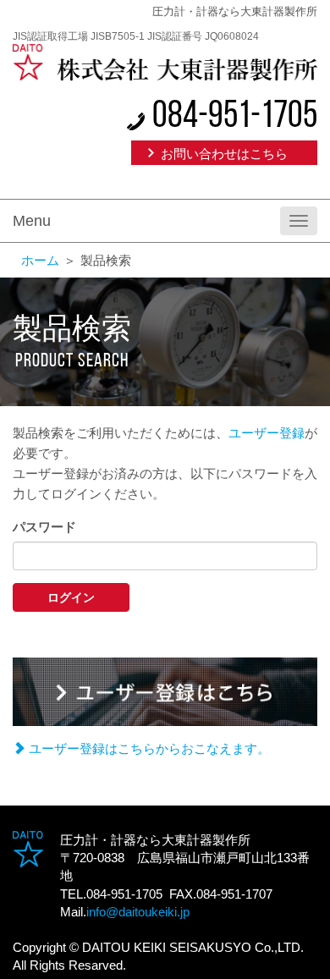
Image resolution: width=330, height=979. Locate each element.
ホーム (40, 260)
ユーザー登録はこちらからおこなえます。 (147, 748)
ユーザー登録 (266, 433)
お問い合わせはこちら (224, 153)
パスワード (44, 527)
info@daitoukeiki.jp (138, 912)
